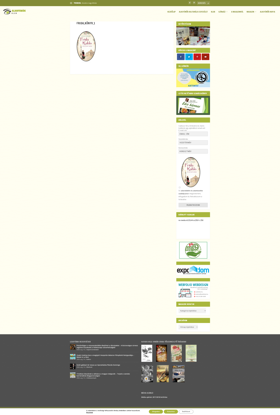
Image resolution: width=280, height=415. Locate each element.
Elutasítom (171, 412)
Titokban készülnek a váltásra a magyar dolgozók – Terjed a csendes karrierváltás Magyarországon (103, 375)
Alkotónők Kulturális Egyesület (193, 12)
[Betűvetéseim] (193, 35)
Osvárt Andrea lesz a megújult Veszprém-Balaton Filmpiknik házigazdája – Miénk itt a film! (105, 356)
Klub (213, 12)
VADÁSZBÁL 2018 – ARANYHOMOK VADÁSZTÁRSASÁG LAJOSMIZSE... (107, 3)
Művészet (89, 367)
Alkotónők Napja (267, 12)
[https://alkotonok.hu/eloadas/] (193, 87)
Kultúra (89, 359)
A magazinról (237, 12)
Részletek (89, 413)
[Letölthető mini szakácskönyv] (193, 105)
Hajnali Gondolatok (93, 350)
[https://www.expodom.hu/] (193, 270)
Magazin (250, 12)
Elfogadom (156, 412)
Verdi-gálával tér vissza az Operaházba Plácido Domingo (98, 365)
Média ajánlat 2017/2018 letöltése (154, 397)
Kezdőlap (171, 12)
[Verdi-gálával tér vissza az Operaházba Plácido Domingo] (72, 366)
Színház (221, 12)
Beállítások (186, 412)
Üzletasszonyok (91, 378)
